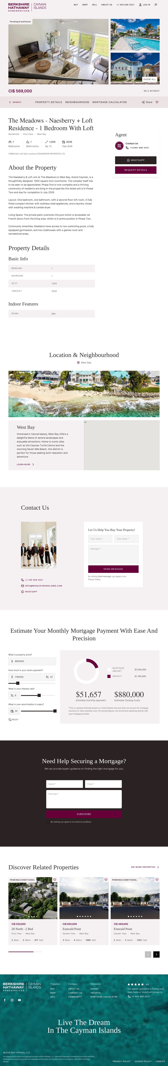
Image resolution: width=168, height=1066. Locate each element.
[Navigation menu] (156, 4)
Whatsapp (138, 160)
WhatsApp (31, 592)
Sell (94, 5)
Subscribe (84, 814)
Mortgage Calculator (110, 102)
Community (75, 997)
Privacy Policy (94, 579)
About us (106, 5)
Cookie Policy (143, 1061)
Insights (96, 993)
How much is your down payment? (25, 670)
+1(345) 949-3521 (139, 148)
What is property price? (20, 654)
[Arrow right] (156, 954)
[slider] (17, 683)
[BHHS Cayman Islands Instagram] (12, 1000)
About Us (73, 989)
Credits (160, 1061)
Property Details (48, 102)
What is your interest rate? (21, 688)
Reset (15, 719)
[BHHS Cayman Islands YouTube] (19, 1000)
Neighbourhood (77, 102)
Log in (146, 5)
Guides (94, 989)
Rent (85, 5)
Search (17, 102)
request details (135, 170)
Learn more (23, 464)
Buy (76, 5)
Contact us (75, 993)
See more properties (143, 867)
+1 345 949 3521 (126, 5)
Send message (113, 569)
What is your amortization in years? (26, 704)
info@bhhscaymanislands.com (43, 586)
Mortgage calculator (104, 997)
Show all (149, 79)
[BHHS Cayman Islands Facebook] (4, 1000)
